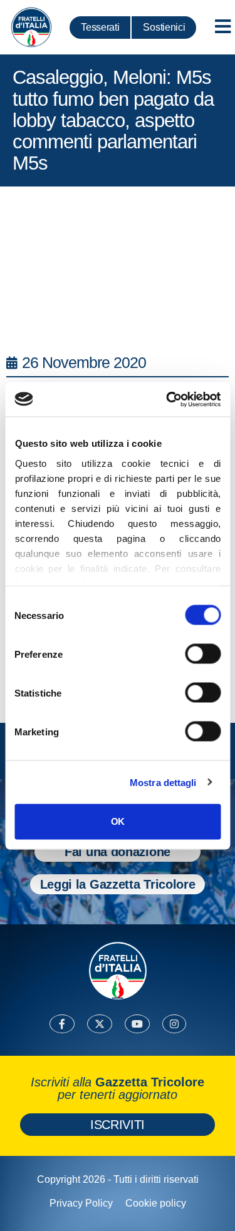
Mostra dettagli (163, 782)
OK (117, 821)
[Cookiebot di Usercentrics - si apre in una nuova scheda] (167, 399)
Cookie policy (155, 1203)
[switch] (203, 654)
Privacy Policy (81, 1203)
